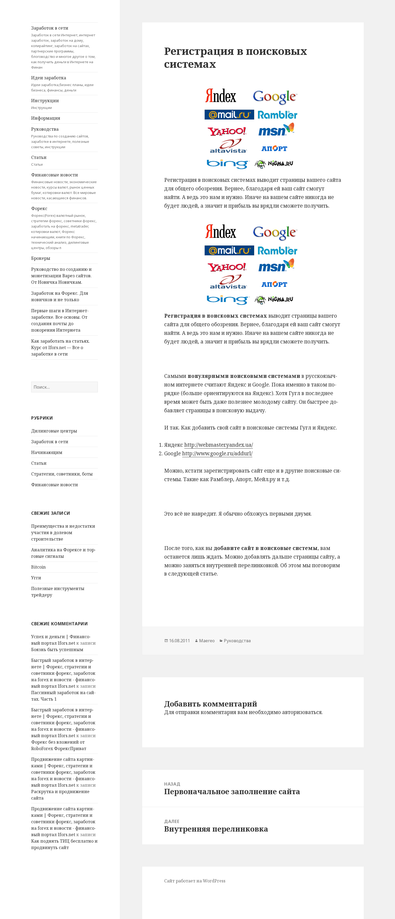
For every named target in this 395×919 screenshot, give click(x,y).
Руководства (60, 137)
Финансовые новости (64, 186)
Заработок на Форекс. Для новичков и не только (59, 296)
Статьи (38, 160)
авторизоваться (302, 712)
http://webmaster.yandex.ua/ (218, 444)
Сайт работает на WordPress (194, 881)
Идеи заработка (62, 84)
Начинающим (46, 452)
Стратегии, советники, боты (62, 474)
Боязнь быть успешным (57, 649)
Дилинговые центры (54, 431)
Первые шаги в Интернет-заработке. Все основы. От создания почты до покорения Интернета (60, 320)
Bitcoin (38, 567)
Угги (36, 578)
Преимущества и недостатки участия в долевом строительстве (63, 532)
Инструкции (45, 104)
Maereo (207, 641)
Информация (45, 118)
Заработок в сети (63, 47)
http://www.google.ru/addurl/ (217, 453)
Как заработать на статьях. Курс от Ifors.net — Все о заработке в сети (60, 347)
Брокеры (40, 258)
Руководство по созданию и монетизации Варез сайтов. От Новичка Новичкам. (61, 275)
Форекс (63, 227)
